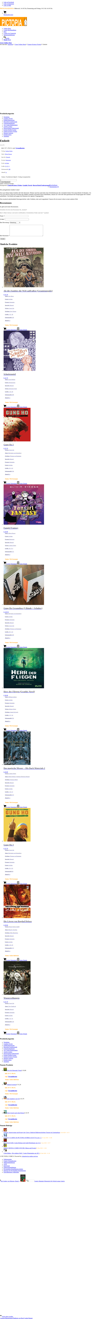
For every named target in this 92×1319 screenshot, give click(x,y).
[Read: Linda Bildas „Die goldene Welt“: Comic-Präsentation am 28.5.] (5, 1151)
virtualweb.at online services (30, 1156)
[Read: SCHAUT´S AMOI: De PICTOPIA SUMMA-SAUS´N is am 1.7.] (5, 1136)
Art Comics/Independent (11, 125)
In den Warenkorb (5, 182)
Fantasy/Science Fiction (10, 131)
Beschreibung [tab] (53, 185)
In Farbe (7, 163)
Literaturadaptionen (9, 123)
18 (5, 166)
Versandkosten (20, 148)
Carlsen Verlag (8, 151)
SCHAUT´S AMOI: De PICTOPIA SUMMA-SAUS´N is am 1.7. (23, 1137)
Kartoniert (8, 160)
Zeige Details (23, 329)
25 (7, 166)
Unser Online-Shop (6, 43)
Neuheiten (6, 117)
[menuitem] (48, 28)
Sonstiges (6, 136)
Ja (6, 172)
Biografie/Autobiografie (10, 122)
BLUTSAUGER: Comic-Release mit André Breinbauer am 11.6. (22, 1143)
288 (9, 169)
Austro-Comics (8, 126)
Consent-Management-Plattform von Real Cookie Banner (16, 1318)
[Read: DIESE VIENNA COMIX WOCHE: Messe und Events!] (5, 1146)
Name (2, 216)
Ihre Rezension (5, 235)
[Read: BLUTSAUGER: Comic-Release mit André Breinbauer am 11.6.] (5, 1141)
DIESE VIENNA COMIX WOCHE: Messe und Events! (20, 1148)
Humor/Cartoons (8, 133)
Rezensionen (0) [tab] (54, 187)
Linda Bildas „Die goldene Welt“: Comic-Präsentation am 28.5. (22, 1153)
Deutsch (8, 157)
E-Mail (2, 219)
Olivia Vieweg (8, 154)
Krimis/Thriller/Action (10, 130)
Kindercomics (8, 134)
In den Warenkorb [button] (11, 329)
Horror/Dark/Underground (11, 128)
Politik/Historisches (9, 120)
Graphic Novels (8, 118)
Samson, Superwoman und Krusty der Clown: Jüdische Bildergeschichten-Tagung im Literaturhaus (32, 1132)
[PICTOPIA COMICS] (13, 25)
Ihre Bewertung (5, 222)
